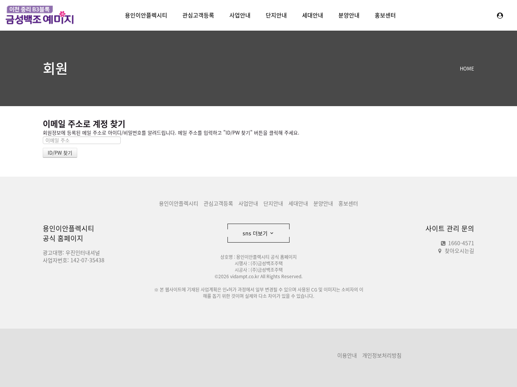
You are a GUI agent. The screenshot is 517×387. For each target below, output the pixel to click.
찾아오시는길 (459, 250)
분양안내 (349, 15)
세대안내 (312, 15)
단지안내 (276, 15)
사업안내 (240, 15)
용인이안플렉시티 (146, 15)
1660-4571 (460, 243)
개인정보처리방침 (382, 355)
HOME (467, 68)
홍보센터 (385, 15)
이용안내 (347, 355)
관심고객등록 (198, 15)
